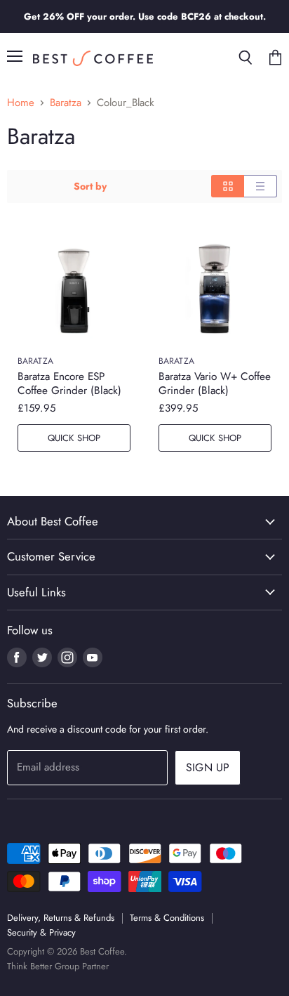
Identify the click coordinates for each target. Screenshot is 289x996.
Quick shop (74, 438)
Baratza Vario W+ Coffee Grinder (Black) (215, 383)
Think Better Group (43, 966)
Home (20, 103)
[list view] (260, 186)
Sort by (90, 186)
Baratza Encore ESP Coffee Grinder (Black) (69, 383)
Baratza (65, 103)
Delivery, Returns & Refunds (60, 917)
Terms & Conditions (167, 917)
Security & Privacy (41, 932)
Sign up (207, 767)
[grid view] (227, 186)
